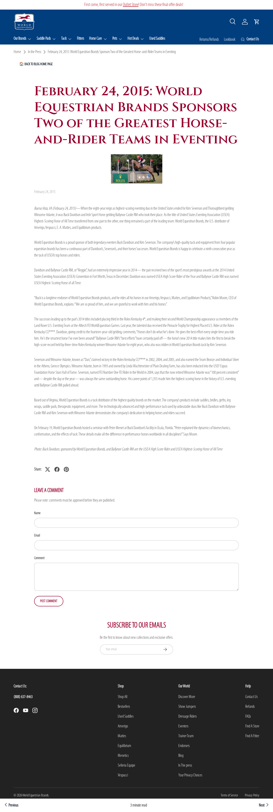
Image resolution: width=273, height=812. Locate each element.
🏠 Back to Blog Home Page (36, 64)
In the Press (34, 52)
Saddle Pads (44, 38)
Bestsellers (124, 707)
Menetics (123, 756)
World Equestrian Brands (35, 795)
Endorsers (184, 746)
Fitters (80, 38)
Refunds (250, 707)
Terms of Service (229, 795)
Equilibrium (124, 746)
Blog (180, 756)
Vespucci (123, 775)
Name (37, 513)
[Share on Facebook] (57, 469)
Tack (64, 38)
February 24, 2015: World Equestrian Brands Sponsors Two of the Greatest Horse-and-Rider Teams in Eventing (112, 52)
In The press (185, 765)
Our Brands (20, 38)
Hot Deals (133, 38)
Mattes (122, 736)
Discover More (186, 697)
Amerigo (123, 726)
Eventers (183, 726)
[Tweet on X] (47, 469)
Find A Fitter (252, 736)
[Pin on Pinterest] (66, 469)
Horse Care (95, 38)
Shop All (122, 697)
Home (17, 52)
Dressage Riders (187, 716)
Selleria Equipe (126, 765)
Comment (39, 558)
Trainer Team (186, 736)
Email (37, 535)
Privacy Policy (252, 795)
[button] (256, 21)
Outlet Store (130, 4)
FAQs (248, 716)
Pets (114, 38)
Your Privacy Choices (190, 775)
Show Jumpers (187, 707)
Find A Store (252, 726)
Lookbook (229, 39)
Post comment (48, 601)
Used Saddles (157, 38)
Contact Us (251, 697)
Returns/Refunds (209, 39)
